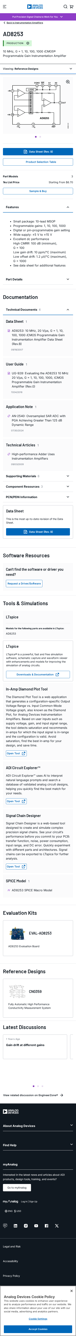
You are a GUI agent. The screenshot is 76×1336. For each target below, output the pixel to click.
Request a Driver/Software (24, 583)
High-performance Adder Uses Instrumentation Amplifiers (33, 456)
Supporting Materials (22, 476)
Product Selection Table (41, 161)
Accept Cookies (38, 1329)
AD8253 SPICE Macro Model (32, 890)
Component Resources (24, 486)
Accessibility (10, 1261)
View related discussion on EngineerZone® (30, 1095)
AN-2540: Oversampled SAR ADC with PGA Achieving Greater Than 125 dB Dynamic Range (38, 420)
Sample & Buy (38, 191)
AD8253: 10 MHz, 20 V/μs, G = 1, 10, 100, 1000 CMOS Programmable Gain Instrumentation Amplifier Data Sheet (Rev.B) (38, 337)
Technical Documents (23, 309)
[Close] (72, 1291)
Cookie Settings (38, 1318)
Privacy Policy (11, 1275)
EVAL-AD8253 (40, 933)
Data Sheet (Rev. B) (41, 151)
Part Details (14, 279)
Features (12, 207)
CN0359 (35, 991)
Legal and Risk (12, 1246)
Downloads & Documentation (35, 674)
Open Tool (13, 753)
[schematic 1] (38, 105)
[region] (38, 1311)
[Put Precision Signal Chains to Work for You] (38, 17)
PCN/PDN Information (21, 497)
